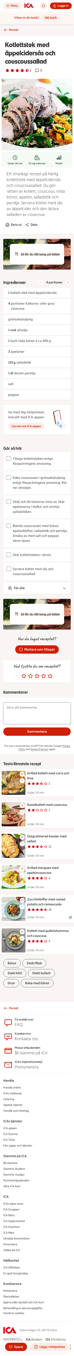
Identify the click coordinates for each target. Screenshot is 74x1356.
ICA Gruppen (11, 1209)
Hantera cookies (13, 1313)
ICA (6, 1197)
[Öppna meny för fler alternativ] (22, 780)
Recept (13, 30)
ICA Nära (9, 1215)
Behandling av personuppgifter (23, 1308)
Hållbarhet (11, 1260)
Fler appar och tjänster (17, 1145)
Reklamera (10, 1291)
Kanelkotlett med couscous (47, 805)
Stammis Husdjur (14, 1174)
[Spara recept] (22, 774)
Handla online (12, 1087)
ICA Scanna (10, 1134)
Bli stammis (10, 1163)
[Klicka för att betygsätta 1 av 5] (24, 676)
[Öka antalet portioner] (68, 282)
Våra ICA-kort (11, 1186)
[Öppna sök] (43, 5)
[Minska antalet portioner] (40, 282)
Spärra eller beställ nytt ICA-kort (23, 1302)
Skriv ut (16, 225)
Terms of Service (39, 749)
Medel (59, 163)
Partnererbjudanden (16, 1180)
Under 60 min (15, 163)
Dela (34, 225)
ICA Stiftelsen (11, 1267)
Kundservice (12, 1284)
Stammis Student (14, 1169)
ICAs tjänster (12, 1121)
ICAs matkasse (12, 1093)
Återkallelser (11, 1296)
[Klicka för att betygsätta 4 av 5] (43, 676)
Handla (8, 1080)
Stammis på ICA (15, 1156)
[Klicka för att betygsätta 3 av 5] (37, 676)
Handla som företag (16, 1111)
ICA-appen (10, 1128)
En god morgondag (15, 1273)
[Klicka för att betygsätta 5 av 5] (50, 676)
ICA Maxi (8, 1232)
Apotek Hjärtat (12, 1105)
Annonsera (10, 1244)
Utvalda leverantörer (16, 1238)
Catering (8, 1099)
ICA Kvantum (11, 1227)
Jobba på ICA (11, 1250)
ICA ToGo (9, 1140)
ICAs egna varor (13, 1203)
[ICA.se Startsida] (29, 5)
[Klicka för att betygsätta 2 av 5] (30, 676)
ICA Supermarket (14, 1221)
